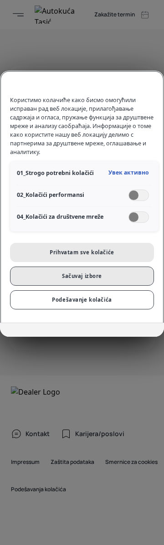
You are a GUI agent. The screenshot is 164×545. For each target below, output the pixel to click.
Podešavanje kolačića (82, 299)
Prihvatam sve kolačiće (82, 252)
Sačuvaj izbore (82, 275)
